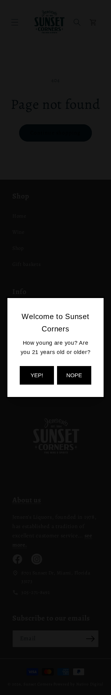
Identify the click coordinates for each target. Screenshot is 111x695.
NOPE (74, 375)
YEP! (37, 375)
